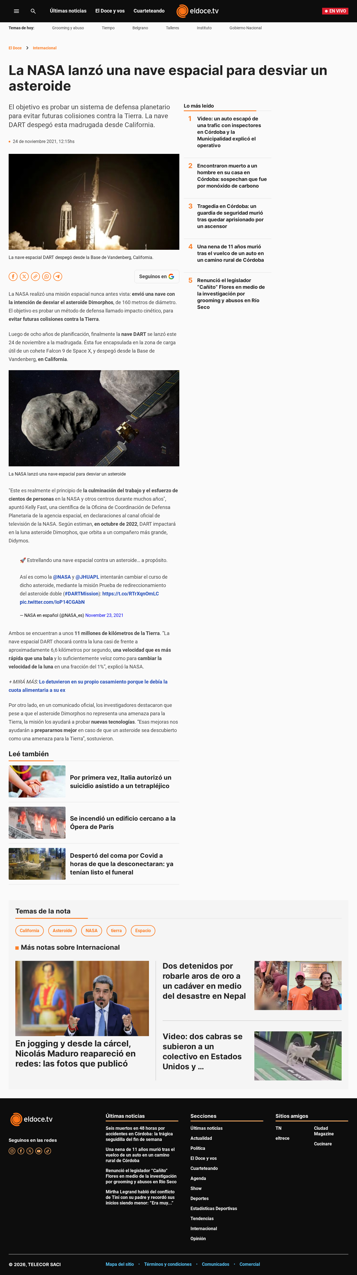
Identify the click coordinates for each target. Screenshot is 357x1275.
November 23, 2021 (104, 615)
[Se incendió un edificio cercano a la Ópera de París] (37, 823)
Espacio (143, 930)
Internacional (45, 48)
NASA (92, 930)
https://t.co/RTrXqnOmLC (130, 594)
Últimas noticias (68, 11)
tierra (116, 930)
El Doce (15, 48)
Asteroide (62, 930)
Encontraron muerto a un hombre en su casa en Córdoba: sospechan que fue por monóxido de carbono (232, 176)
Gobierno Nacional (246, 28)
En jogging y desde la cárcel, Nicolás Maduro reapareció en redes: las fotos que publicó (75, 1053)
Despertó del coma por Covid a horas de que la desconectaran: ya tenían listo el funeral (122, 864)
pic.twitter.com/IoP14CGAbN (52, 602)
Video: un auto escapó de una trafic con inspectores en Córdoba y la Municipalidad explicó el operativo (229, 132)
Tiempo (108, 28)
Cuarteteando (149, 11)
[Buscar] (33, 11)
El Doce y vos (110, 11)
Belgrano (140, 28)
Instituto (204, 28)
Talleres (172, 28)
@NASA (62, 577)
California (29, 930)
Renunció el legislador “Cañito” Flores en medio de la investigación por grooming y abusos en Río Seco (231, 293)
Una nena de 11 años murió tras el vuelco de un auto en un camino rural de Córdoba (230, 253)
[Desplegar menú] (12, 11)
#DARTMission (81, 594)
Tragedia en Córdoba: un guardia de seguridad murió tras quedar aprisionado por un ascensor (230, 216)
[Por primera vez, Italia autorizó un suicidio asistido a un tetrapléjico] (37, 781)
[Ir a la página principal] (197, 11)
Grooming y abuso (68, 28)
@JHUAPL (87, 577)
